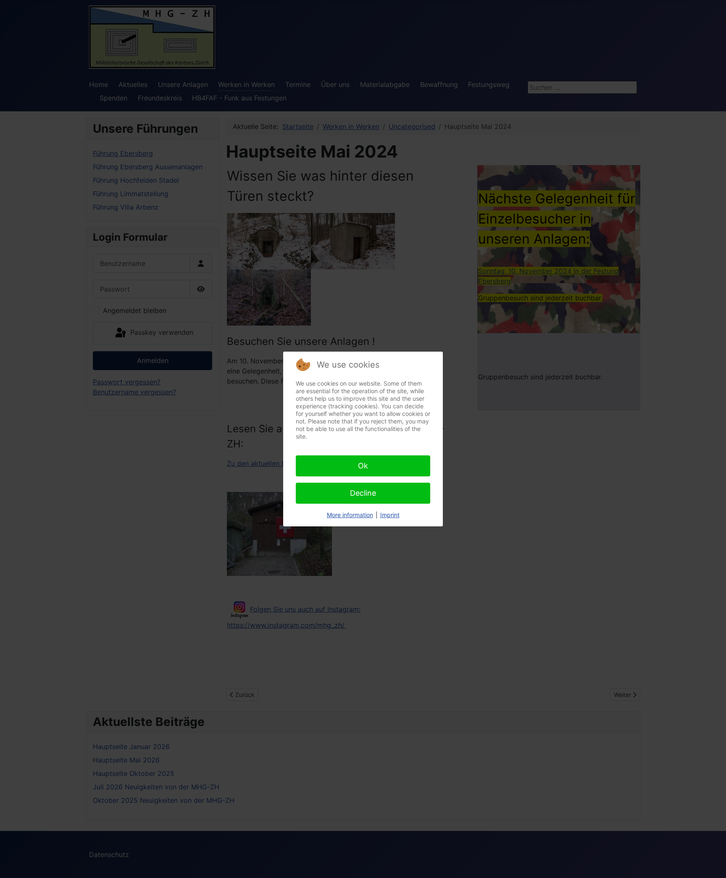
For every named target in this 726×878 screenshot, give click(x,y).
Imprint (390, 514)
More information (350, 514)
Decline (363, 493)
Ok (363, 465)
